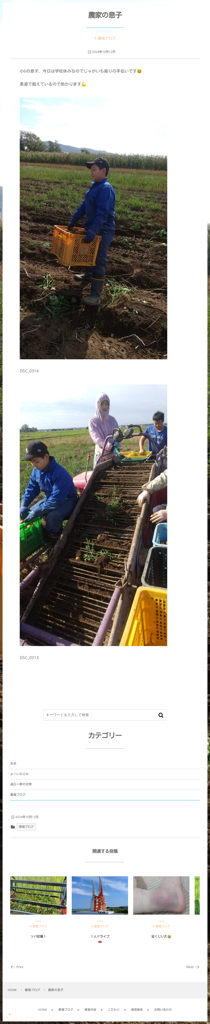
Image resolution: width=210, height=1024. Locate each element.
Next (190, 966)
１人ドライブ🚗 (100, 938)
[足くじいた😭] (161, 895)
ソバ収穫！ (38, 936)
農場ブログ (107, 38)
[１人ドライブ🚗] (100, 895)
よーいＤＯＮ (19, 774)
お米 (13, 763)
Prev (19, 966)
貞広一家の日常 (21, 784)
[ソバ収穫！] (38, 895)
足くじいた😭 (161, 936)
